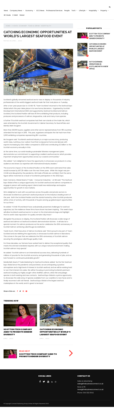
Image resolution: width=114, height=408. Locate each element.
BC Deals (7, 15)
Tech (73, 10)
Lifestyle (82, 10)
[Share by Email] (26, 291)
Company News (16, 10)
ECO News (40, 10)
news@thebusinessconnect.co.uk (90, 389)
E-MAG (15, 15)
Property (104, 10)
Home (8, 26)
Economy (29, 10)
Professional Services (54, 10)
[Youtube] (48, 381)
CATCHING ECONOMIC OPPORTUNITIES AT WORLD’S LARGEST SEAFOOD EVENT (55, 332)
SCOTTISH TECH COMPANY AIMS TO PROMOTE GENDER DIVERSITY (18, 332)
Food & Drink (34, 26)
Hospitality (93, 10)
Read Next (24, 351)
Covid (15, 26)
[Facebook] (40, 381)
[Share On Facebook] (17, 291)
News (6, 10)
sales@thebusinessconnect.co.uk (90, 384)
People (67, 10)
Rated (22, 15)
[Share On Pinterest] (23, 291)
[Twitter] (44, 381)
